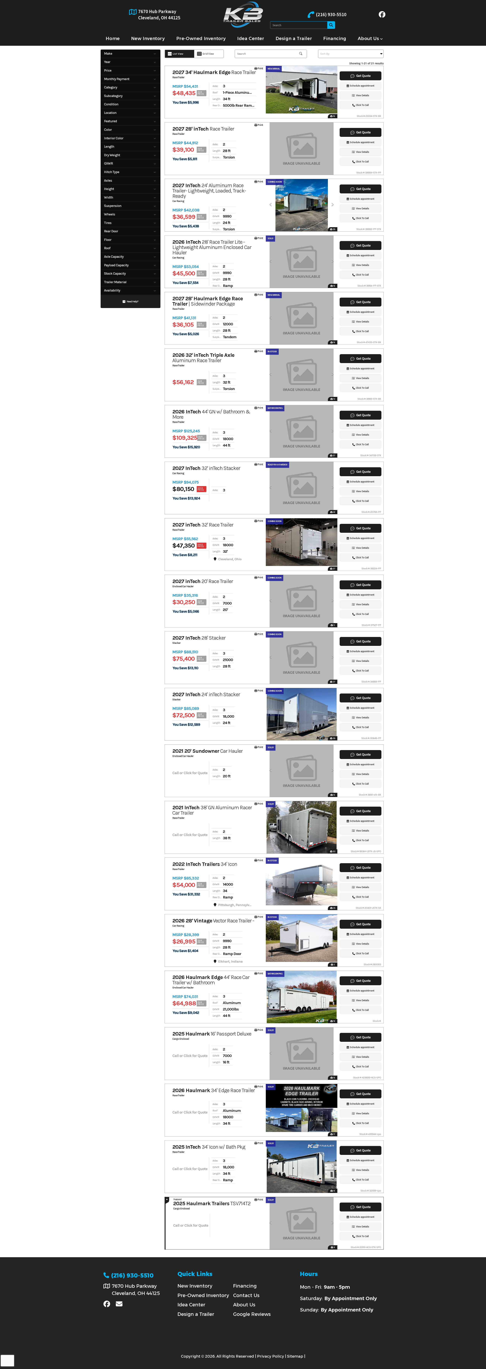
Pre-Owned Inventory (203, 1295)
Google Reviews (252, 1314)
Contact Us (246, 1295)
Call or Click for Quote (189, 773)
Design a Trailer (196, 1314)
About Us (244, 1305)
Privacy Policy (270, 1356)
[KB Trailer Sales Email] (119, 1304)
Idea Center (191, 1305)
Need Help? (132, 301)
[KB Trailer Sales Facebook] (382, 16)
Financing (245, 1286)
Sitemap (295, 1356)
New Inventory (195, 1286)
